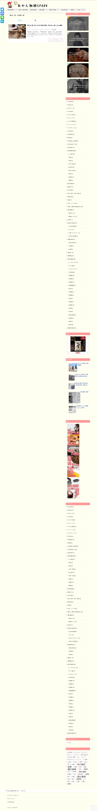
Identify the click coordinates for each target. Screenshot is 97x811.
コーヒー (84, 755)
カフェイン (70, 754)
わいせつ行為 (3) (71, 114)
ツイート (69, 742)
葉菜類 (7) (71, 301)
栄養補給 (69, 774)
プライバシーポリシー (13, 795)
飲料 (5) (71, 321)
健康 (73, 764)
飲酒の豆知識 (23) (72, 328)
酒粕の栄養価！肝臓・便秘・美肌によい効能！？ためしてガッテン (78, 70)
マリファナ (79, 759)
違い (74, 781)
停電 (69, 764)
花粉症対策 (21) (71, 239)
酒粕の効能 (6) (72, 314)
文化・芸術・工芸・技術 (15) (74, 193)
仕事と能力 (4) (71, 147)
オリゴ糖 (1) (72, 265)
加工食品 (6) (72, 272)
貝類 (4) (71, 311)
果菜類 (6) (71, 278)
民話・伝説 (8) (72, 170)
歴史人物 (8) (70, 196)
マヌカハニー (71, 759)
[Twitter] (2, 9)
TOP (13, 790)
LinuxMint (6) (71, 101)
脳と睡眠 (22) (71, 209)
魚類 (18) (71, 324)
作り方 (75, 762)
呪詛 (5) (71, 160)
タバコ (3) (71, 229)
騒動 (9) (71, 180)
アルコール (84, 752)
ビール (84, 757)
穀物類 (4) (71, 295)
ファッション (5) (71, 124)
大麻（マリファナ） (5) (74, 232)
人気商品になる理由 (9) (73, 141)
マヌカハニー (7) (73, 269)
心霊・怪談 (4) (72, 163)
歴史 (75, 774)
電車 (83, 781)
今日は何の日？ (64, 9)
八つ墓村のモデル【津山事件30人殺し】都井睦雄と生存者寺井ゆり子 (78, 24)
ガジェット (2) (71, 117)
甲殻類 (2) (71, 291)
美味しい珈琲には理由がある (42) (75, 206)
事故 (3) (71, 157)
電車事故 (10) (71, 255)
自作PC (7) (70, 219)
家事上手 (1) (70, 186)
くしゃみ (77, 752)
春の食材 (82, 772)
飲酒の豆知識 (33, 9)
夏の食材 (72, 769)
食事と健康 (41, 9)
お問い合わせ (11, 801)
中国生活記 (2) (71, 134)
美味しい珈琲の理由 (23, 9)
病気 (73, 776)
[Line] (2, 17)
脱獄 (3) (71, 173)
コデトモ (76, 754)
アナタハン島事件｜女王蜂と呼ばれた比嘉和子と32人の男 (78, 86)
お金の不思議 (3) (73, 226)
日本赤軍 (74, 771)
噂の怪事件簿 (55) (72, 150)
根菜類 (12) (71, 282)
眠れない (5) (72, 213)
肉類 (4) (71, 298)
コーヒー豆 (71, 757)
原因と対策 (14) (72, 242)
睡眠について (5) (73, 216)
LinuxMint (70, 752)
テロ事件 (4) (72, 154)
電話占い (73, 9)
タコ (79, 757)
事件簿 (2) (70, 137)
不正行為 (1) (70, 131)
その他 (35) (70, 111)
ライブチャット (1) (72, 127)
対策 (80, 769)
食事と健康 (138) (71, 259)
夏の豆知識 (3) (71, 183)
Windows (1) (70, 104)
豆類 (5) (71, 308)
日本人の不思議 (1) (73, 236)
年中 (86, 769)
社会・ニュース (81, 9)
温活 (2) (71, 288)
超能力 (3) (71, 177)
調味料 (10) (71, 305)
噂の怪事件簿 (11, 9)
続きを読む (55, 39)
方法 (69, 771)
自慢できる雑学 (52, 9)
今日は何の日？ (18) (72, 144)
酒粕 (78, 781)
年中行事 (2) (70, 190)
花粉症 (79, 779)
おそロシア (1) (71, 108)
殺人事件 (81, 774)
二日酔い (86, 759)
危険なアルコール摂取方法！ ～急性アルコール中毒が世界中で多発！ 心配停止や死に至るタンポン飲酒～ (78, 55)
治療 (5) (71, 249)
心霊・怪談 (54, 29)
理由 (69, 776)
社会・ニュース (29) (72, 203)
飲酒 (69, 784)
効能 (76, 766)
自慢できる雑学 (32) (72, 223)
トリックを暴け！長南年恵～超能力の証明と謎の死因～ (78, 39)
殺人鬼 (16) (71, 167)
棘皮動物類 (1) (72, 285)
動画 (80, 766)
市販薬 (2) (71, 245)
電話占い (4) (70, 252)
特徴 (87, 774)
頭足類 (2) (71, 318)
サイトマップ (11, 798)
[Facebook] (2, 13)
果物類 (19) (71, 275)
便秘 (81, 761)
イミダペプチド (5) (73, 262)
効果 (70, 767)
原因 (85, 766)
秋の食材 (81, 777)
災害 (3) (69, 200)
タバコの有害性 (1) (72, 121)
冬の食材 (81, 764)
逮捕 (69, 781)
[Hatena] (2, 21)
